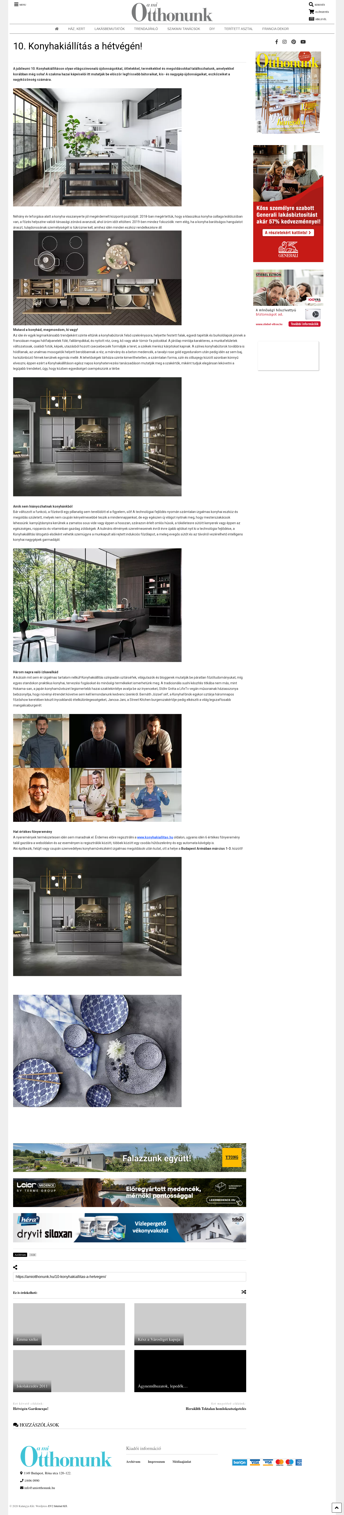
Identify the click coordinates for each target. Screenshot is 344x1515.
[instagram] (284, 42)
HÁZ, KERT (76, 29)
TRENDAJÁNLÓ (146, 29)
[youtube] (303, 42)
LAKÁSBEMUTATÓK (110, 29)
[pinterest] (293, 42)
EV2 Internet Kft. (58, 1506)
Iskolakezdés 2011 (32, 1386)
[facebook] (276, 42)
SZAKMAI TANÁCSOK (183, 29)
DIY (212, 29)
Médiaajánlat (181, 1461)
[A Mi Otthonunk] (170, 12)
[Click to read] (69, 1324)
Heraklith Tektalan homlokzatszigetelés (216, 1408)
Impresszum (156, 1461)
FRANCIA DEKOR (275, 29)
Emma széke (27, 1339)
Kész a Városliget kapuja (159, 1339)
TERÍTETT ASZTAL (238, 29)
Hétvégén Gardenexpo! (30, 1408)
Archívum (133, 1461)
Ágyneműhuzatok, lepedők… (163, 1386)
